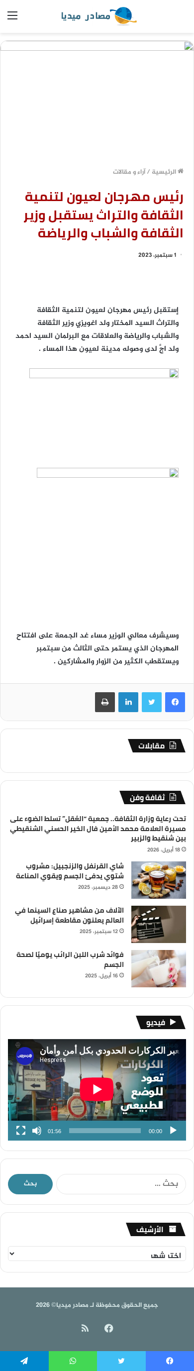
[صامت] (37, 1131)
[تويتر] (152, 702)
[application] (97, 1090)
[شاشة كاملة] (21, 1131)
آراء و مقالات (129, 172)
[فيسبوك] (175, 702)
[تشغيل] (173, 1131)
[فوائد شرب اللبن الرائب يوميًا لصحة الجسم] (158, 968)
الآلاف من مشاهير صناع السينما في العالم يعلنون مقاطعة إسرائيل (69, 915)
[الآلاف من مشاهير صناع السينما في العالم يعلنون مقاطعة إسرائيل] (158, 924)
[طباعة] (105, 702)
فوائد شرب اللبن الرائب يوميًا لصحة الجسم (70, 959)
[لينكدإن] (128, 702)
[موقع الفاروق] (97, 16)
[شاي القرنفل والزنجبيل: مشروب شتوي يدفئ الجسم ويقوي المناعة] (158, 880)
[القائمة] (12, 20)
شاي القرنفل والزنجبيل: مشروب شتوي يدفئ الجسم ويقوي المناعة (70, 870)
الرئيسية (165, 172)
